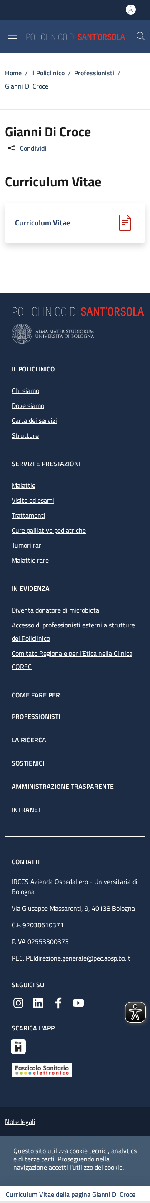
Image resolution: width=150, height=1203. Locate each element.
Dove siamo (28, 405)
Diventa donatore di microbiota (55, 610)
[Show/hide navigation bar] (12, 35)
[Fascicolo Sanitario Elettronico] (42, 1069)
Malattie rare (30, 560)
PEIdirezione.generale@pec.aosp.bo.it (78, 958)
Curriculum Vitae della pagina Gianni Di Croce (70, 1194)
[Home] (81, 36)
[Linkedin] (38, 1002)
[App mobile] (18, 1045)
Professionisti (94, 73)
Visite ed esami (33, 500)
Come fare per (36, 695)
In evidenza (31, 588)
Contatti (26, 862)
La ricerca (29, 740)
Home (13, 73)
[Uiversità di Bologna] (75, 334)
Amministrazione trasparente (63, 786)
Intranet (26, 810)
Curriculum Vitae (42, 223)
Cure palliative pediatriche (49, 530)
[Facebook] (58, 1002)
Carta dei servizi (34, 420)
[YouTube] (78, 1002)
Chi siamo (25, 390)
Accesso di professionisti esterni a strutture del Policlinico (73, 631)
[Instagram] (18, 1002)
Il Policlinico (48, 73)
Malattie (23, 485)
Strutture (25, 435)
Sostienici (28, 763)
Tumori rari (27, 545)
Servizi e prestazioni (46, 464)
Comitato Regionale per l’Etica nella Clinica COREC (72, 660)
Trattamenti (28, 515)
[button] (141, 36)
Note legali (20, 1121)
